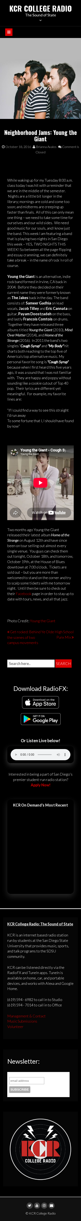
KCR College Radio (40, 8)
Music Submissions (22, 1021)
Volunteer (15, 1026)
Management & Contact (26, 1016)
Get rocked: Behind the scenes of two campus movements (23, 637)
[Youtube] (37, 1206)
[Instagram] (44, 1206)
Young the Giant (42, 620)
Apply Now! (40, 785)
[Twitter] (30, 1206)
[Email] (51, 1206)
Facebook (23, 593)
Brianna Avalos (45, 147)
